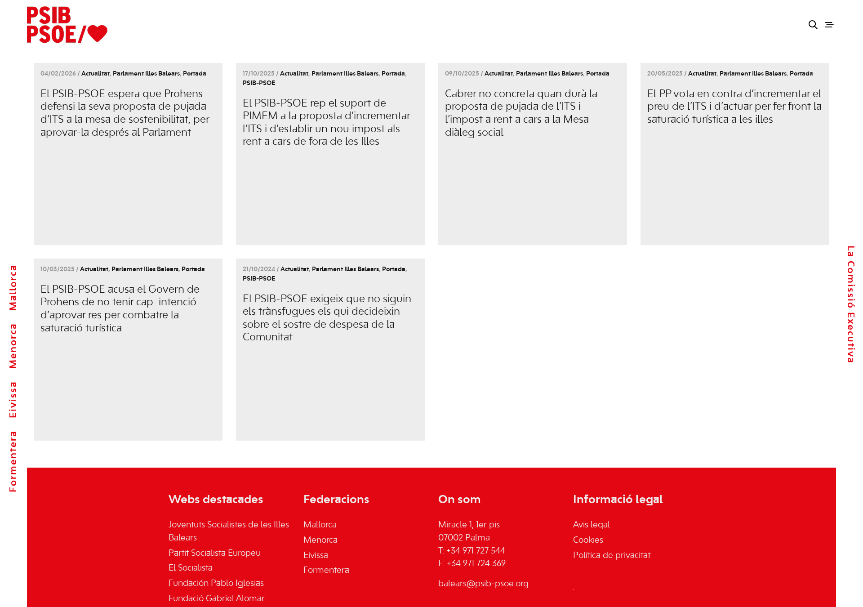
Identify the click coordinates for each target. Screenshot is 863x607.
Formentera (13, 461)
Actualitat (95, 74)
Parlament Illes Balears (146, 74)
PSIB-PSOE (259, 83)
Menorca (13, 346)
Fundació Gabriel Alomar (217, 599)
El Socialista (191, 568)
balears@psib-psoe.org (483, 584)
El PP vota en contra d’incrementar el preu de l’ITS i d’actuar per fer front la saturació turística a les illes (734, 107)
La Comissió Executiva (850, 304)
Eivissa (13, 399)
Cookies (588, 540)
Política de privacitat (611, 556)
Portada (194, 74)
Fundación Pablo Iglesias (216, 584)
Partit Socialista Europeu (215, 553)
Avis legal (591, 525)
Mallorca (13, 287)
